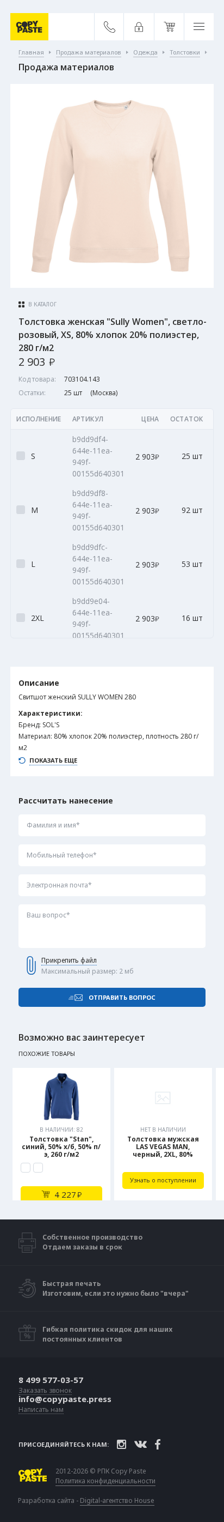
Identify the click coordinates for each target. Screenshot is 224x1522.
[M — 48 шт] (38, 1168)
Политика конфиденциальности (105, 1481)
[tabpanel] (61, 1134)
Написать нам (41, 1410)
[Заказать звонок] (110, 26)
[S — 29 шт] (25, 1168)
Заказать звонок (45, 1391)
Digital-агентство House (117, 1500)
